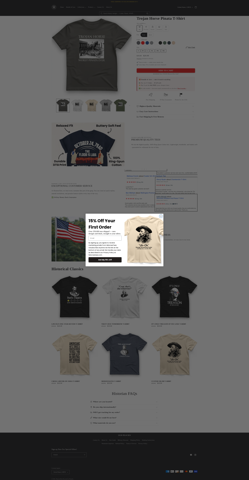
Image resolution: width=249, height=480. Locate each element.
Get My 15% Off (105, 260)
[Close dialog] (161, 216)
